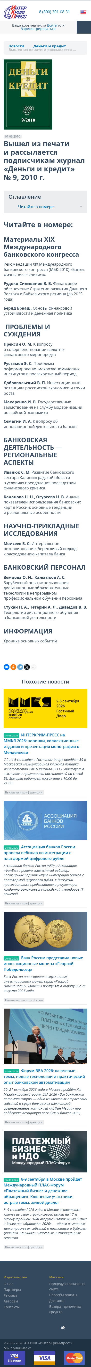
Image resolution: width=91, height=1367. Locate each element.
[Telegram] (20, 667)
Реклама (10, 1295)
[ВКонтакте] (6, 667)
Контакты (12, 1307)
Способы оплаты (63, 1295)
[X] (27, 667)
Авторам (11, 1301)
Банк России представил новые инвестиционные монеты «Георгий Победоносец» (43, 963)
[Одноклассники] (13, 667)
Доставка (57, 1300)
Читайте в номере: (36, 206)
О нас (8, 1283)
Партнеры (12, 1289)
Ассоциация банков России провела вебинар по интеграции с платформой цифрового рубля (39, 852)
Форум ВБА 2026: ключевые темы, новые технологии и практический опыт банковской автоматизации (44, 1076)
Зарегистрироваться (38, 28)
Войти (52, 25)
